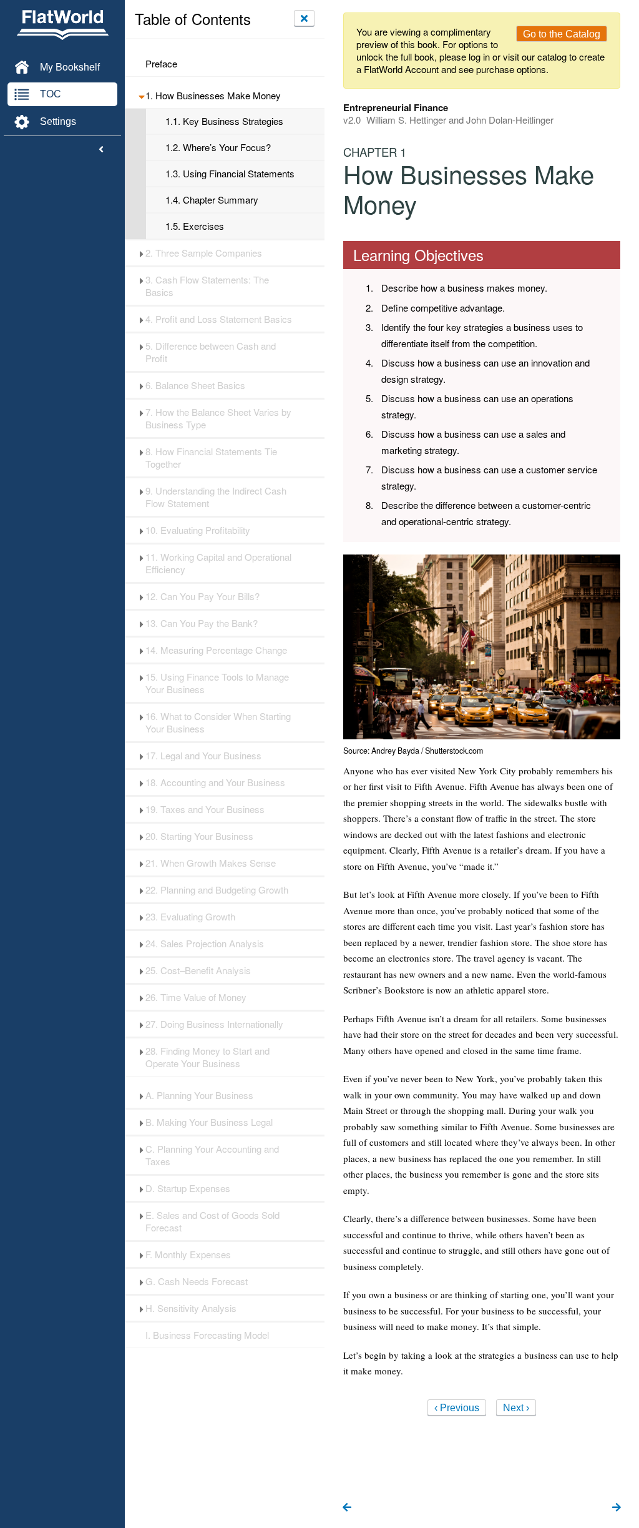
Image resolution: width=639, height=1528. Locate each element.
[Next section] (616, 1508)
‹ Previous (456, 1407)
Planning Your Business (199, 1095)
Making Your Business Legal (209, 1122)
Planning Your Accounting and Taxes (212, 1155)
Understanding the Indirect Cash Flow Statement (215, 497)
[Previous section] (346, 1508)
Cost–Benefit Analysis (198, 970)
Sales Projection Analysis (204, 943)
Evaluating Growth (190, 916)
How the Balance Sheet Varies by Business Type (218, 418)
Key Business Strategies (224, 121)
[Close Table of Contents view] (304, 18)
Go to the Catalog (561, 34)
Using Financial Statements (230, 173)
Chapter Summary (211, 200)
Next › (516, 1407)
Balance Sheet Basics (195, 385)
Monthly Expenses (188, 1254)
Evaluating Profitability (197, 530)
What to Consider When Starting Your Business (218, 722)
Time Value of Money (195, 997)
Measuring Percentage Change (216, 650)
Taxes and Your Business (205, 809)
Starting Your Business (199, 836)
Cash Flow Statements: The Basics (207, 286)
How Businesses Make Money (213, 95)
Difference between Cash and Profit (210, 352)
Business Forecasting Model (207, 1335)
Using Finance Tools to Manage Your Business (217, 683)
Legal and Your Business (203, 755)
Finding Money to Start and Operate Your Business (207, 1057)
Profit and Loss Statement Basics (218, 319)
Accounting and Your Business (215, 782)
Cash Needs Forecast (196, 1281)
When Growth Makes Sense (210, 863)
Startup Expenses (187, 1188)
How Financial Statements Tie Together (211, 457)
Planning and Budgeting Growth (216, 890)
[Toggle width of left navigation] (101, 150)
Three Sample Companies (203, 253)
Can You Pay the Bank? (201, 623)
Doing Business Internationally (214, 1024)
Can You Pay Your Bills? (202, 596)
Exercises (194, 226)
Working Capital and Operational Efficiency (218, 563)
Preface (161, 63)
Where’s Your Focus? (218, 147)
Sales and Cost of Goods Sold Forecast (212, 1221)
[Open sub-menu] (141, 95)
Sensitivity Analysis (191, 1308)
